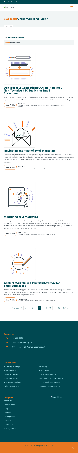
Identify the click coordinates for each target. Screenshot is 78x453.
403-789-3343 (17, 338)
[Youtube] (73, 2)
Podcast (7, 412)
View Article (10, 105)
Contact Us (8, 424)
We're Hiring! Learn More (11, 2)
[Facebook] (66, 2)
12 (59, 308)
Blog (6, 408)
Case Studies (9, 404)
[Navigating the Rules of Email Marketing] (19, 134)
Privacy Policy (10, 428)
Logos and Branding (47, 374)
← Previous (14, 308)
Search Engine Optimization (51, 378)
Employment (9, 416)
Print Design (44, 370)
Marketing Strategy (12, 366)
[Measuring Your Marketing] (19, 198)
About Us (8, 401)
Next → (65, 308)
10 (50, 308)
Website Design (10, 370)
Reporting (43, 366)
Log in (51, 445)
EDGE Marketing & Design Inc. (39, 445)
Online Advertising (12, 386)
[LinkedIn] (71, 2)
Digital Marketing (11, 374)
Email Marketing (11, 378)
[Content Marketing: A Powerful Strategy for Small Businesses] (19, 264)
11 (55, 308)
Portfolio (7, 420)
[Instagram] (68, 2)
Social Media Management (50, 382)
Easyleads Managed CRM (49, 386)
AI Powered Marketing (13, 382)
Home (6, 26)
